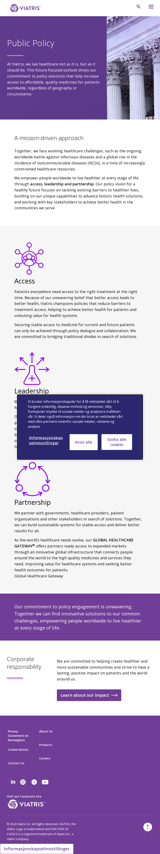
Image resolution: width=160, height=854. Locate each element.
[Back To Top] (147, 827)
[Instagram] (22, 782)
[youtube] (45, 782)
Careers (44, 758)
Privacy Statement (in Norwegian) (18, 735)
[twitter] (34, 782)
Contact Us (16, 763)
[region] (80, 427)
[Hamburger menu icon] (149, 8)
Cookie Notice (18, 750)
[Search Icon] (138, 6)
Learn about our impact (85, 695)
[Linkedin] (13, 782)
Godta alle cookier (116, 442)
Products (45, 745)
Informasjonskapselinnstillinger (37, 849)
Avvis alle (83, 441)
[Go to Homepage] (24, 8)
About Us (45, 731)
